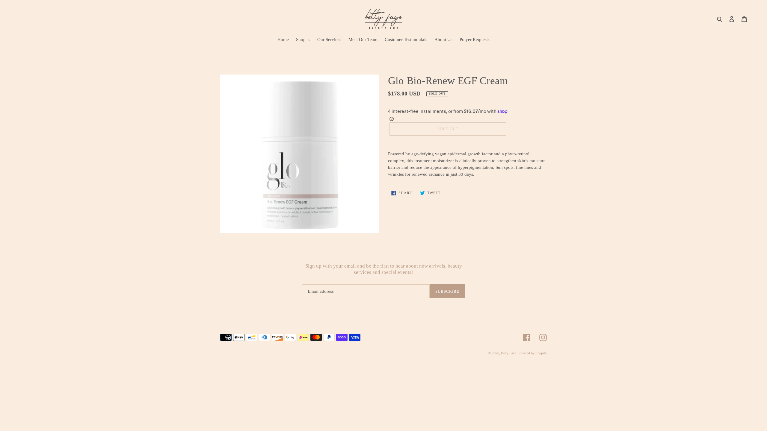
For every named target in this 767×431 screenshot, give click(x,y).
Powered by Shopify (532, 353)
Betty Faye (508, 353)
